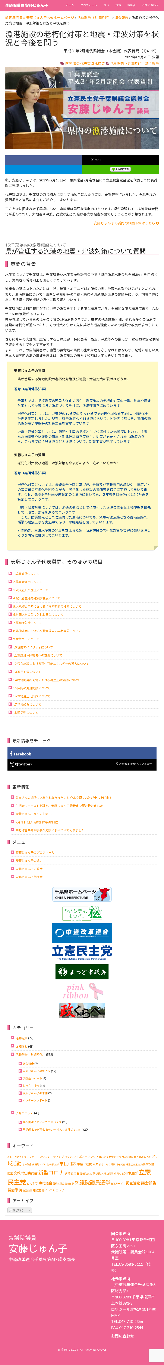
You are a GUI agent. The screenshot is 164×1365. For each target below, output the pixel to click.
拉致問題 (143, 1164)
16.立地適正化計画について (31, 696)
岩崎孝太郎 (53, 1164)
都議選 (37, 1190)
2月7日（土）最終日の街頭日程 (37, 822)
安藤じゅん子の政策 (29, 869)
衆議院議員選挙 (92, 1182)
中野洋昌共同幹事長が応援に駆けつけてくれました (50, 830)
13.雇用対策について (27, 672)
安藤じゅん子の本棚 (35, 1093)
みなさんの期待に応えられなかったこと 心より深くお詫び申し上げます (64, 797)
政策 (118, 5)
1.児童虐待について (26, 574)
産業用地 (119, 1173)
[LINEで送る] (120, 169)
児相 (148, 1157)
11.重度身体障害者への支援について (37, 655)
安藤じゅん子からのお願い (33, 814)
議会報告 (152, 63)
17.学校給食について (27, 704)
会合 (118, 1157)
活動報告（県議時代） (127, 63)
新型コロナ (51, 1172)
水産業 (100, 63)
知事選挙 (131, 1173)
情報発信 (120, 1164)
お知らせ (22, 1046)
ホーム (70, 5)
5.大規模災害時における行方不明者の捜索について (47, 606)
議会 (76, 63)
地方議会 (27, 1164)
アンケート (33, 1157)
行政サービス (118, 1183)
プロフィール (89, 5)
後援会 (131, 5)
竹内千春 (32, 1183)
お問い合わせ (150, 5)
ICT (12, 1157)
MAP (115, 1315)
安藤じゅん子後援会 (29, 877)
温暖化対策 (86, 1173)
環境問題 (109, 1173)
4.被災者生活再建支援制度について (36, 598)
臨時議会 (45, 1183)
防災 (68, 63)
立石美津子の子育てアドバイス (42, 1122)
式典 (95, 1164)
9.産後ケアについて (26, 639)
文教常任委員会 (26, 1173)
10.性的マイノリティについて (33, 647)
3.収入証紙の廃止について (30, 590)
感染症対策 (132, 1164)
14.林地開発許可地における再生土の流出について (46, 680)
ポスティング (87, 1156)
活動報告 (22, 1038)
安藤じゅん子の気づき (36, 1071)
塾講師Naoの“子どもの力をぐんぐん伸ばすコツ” (53, 1129)
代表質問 (87, 63)
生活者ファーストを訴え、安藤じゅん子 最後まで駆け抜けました (59, 806)
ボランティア (72, 1157)
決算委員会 (71, 1173)
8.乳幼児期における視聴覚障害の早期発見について (47, 631)
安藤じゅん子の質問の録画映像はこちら (125, 223)
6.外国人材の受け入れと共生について (38, 614)
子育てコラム (25, 1113)
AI (8, 1157)
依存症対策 (127, 1157)
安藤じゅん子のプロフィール (35, 852)
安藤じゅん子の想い (29, 860)
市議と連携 (84, 1164)
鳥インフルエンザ (53, 1190)
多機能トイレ (39, 1164)
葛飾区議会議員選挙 (63, 1183)
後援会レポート (32, 1078)
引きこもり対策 (107, 1164)
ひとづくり (20, 1157)
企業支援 (111, 1157)
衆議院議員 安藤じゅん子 (26, 5)
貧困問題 (27, 1190)
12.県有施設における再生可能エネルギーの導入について (51, 663)
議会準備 (14, 1190)
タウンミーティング (51, 1156)
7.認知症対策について (27, 623)
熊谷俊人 (98, 1173)
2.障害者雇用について (27, 582)
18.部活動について (25, 712)
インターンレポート (35, 1100)
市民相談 (67, 1163)
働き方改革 (140, 1157)
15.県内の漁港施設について (31, 688)
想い (106, 5)
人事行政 (101, 1157)
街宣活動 (133, 1183)
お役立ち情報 (31, 1085)
